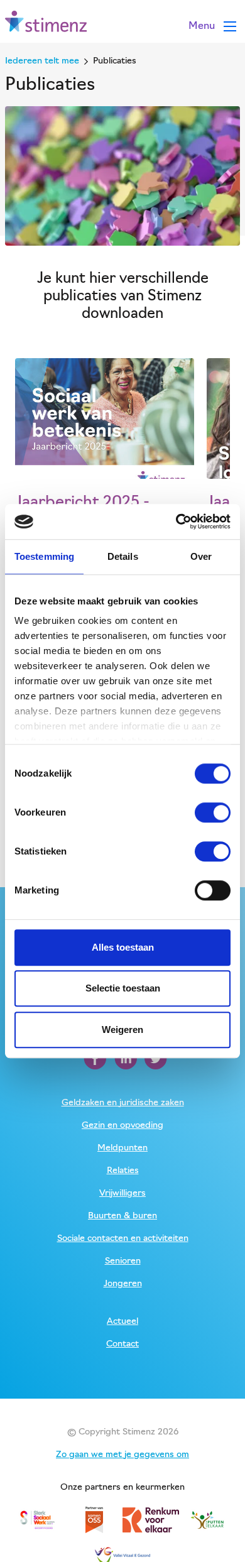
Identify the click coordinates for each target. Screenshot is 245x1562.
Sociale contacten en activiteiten (122, 1238)
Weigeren (122, 1029)
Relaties (123, 1171)
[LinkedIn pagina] (126, 1059)
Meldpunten (122, 1148)
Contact (122, 1344)
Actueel (122, 1321)
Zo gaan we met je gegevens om (122, 1455)
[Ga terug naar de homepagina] (46, 22)
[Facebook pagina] (96, 1059)
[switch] (213, 812)
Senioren (123, 1261)
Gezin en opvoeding (122, 1125)
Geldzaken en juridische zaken (123, 1103)
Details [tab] (122, 556)
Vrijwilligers (122, 1193)
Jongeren (123, 1284)
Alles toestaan (123, 947)
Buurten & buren (122, 1216)
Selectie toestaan (122, 988)
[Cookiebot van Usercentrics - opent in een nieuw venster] (176, 521)
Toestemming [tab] (44, 556)
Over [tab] (201, 556)
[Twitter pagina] (155, 1059)
